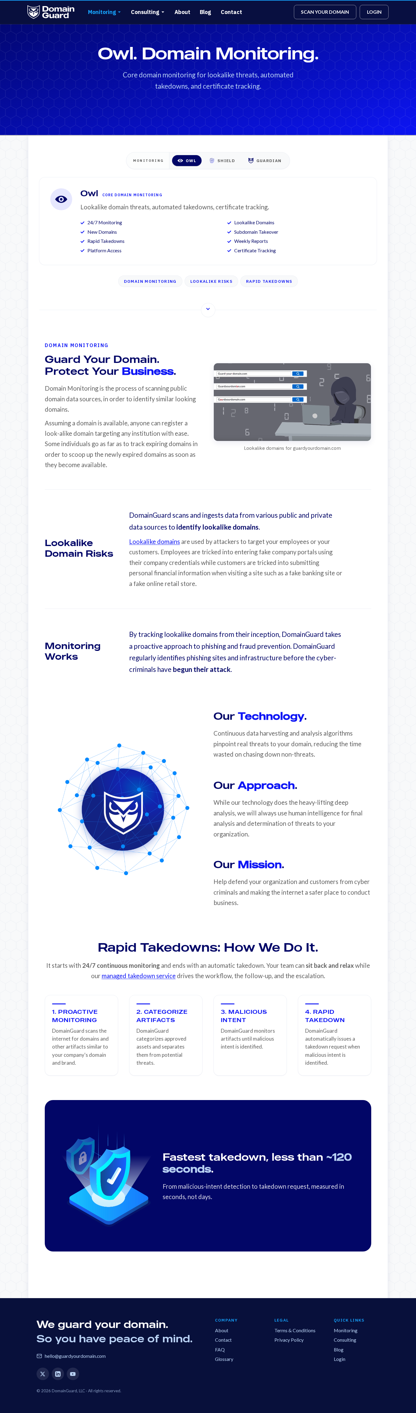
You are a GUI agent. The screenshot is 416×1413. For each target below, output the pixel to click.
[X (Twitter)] (43, 1374)
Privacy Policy (289, 1340)
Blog (205, 12)
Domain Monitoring (150, 281)
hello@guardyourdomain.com (75, 1356)
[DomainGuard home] (50, 12)
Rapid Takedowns (269, 281)
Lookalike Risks (211, 281)
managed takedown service (139, 975)
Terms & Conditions (295, 1330)
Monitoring (102, 12)
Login (339, 1359)
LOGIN (374, 12)
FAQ (220, 1349)
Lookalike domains (154, 541)
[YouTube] (73, 1374)
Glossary (224, 1359)
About (182, 12)
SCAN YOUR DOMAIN (325, 12)
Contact (231, 12)
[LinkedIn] (58, 1374)
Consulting (145, 12)
